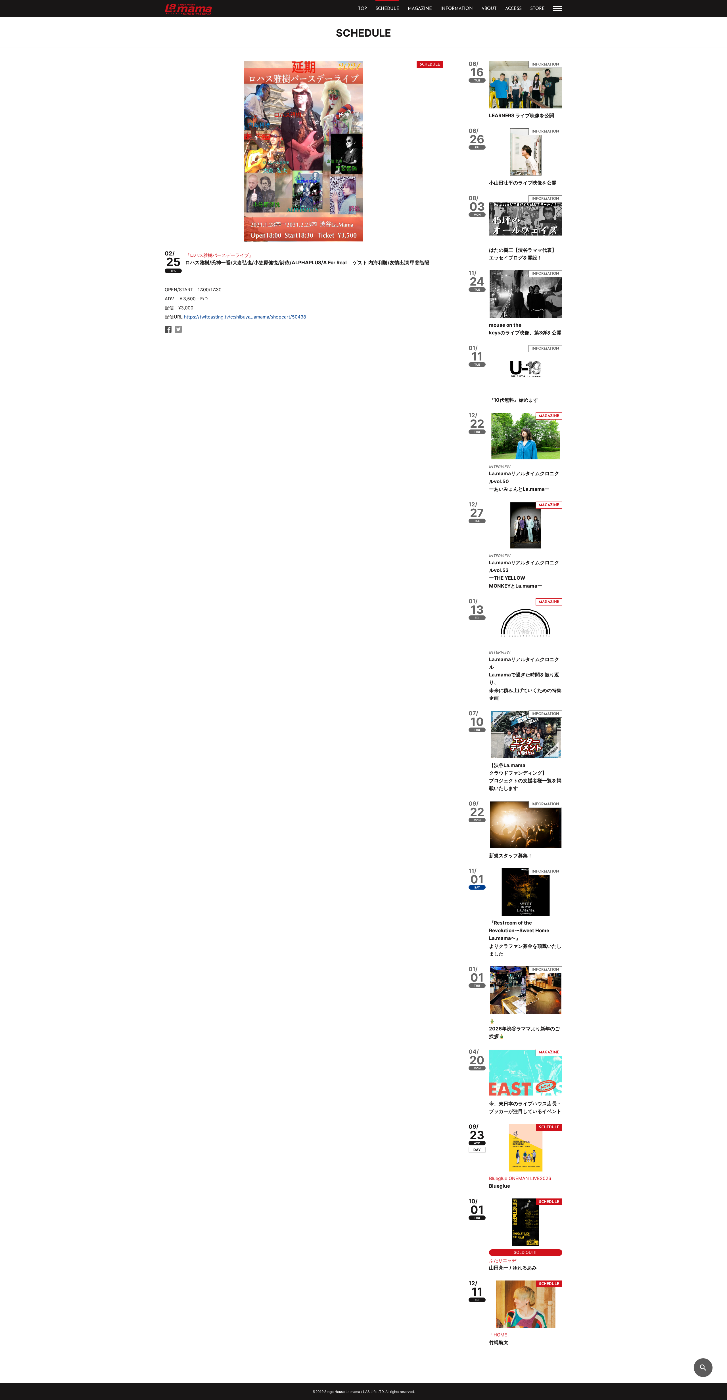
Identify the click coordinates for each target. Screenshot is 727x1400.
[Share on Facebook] (168, 331)
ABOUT (489, 9)
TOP (362, 9)
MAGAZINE (420, 9)
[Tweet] (178, 331)
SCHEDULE (387, 9)
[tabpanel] (304, 151)
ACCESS (513, 9)
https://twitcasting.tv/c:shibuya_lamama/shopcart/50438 (245, 317)
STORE (537, 9)
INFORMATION (456, 9)
